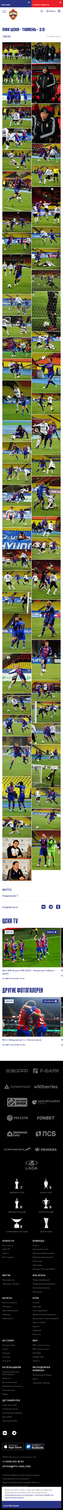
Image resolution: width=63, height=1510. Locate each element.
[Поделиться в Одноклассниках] (58, 907)
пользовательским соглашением (19, 1495)
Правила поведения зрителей (15, 1486)
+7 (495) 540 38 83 (12, 1461)
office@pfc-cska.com (16, 1466)
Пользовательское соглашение (15, 1479)
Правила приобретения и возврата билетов (20, 1482)
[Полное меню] (4, 11)
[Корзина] (59, 11)
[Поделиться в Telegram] (50, 907)
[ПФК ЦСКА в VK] (4, 1433)
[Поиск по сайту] (41, 11)
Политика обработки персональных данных (21, 1475)
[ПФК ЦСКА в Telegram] (14, 1433)
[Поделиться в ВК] (43, 907)
